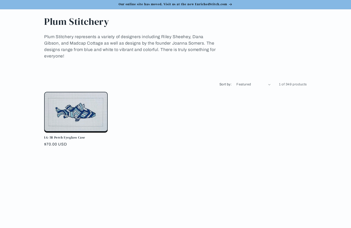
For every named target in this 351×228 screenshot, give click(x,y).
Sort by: (225, 84)
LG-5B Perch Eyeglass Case (64, 138)
